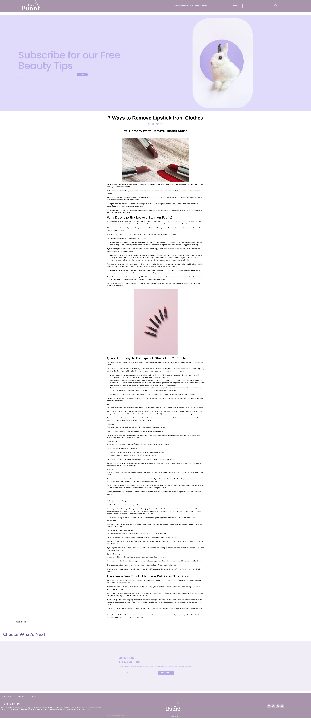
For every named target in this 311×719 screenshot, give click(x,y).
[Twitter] (282, 706)
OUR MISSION (195, 6)
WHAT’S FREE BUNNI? (180, 6)
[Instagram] (269, 706)
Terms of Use (174, 716)
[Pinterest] (278, 706)
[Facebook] (273, 706)
